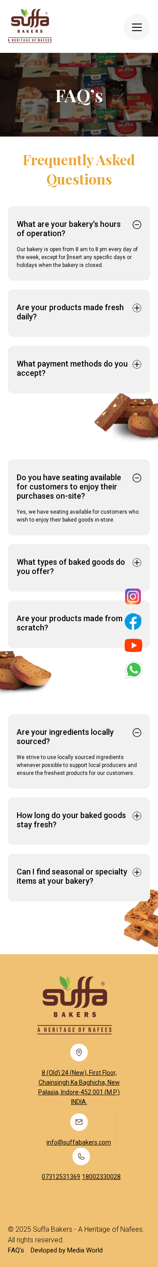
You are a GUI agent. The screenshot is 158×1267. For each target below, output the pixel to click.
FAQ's (16, 1250)
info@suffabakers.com (79, 1142)
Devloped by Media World (67, 1250)
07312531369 (61, 1176)
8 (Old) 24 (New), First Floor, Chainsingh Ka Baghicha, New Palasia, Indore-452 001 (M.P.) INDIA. (79, 1087)
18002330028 (101, 1176)
